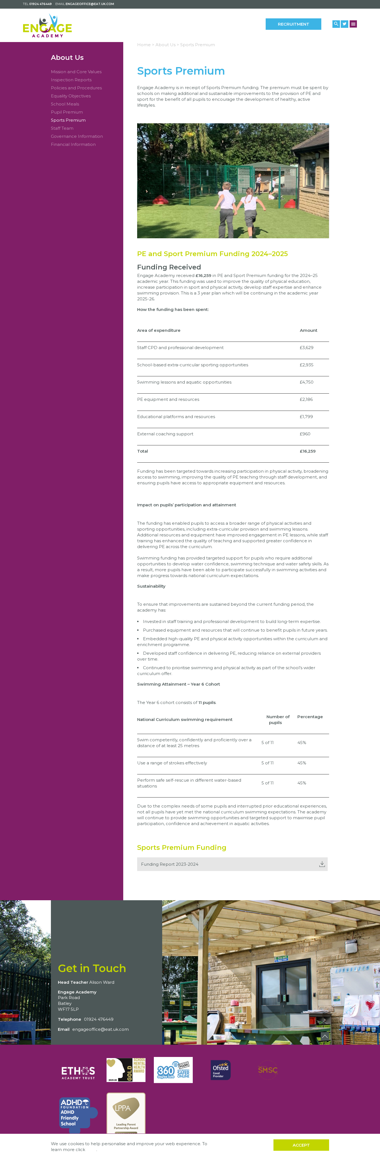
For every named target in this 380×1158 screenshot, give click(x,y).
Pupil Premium (67, 112)
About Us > (167, 44)
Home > (145, 44)
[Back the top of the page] (325, 1036)
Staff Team (62, 128)
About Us (67, 57)
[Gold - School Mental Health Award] (126, 1070)
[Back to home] (47, 25)
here (91, 1149)
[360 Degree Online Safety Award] (173, 1070)
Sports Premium (68, 120)
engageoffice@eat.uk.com (90, 4)
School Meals (65, 104)
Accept (301, 1145)
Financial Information (73, 144)
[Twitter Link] (344, 24)
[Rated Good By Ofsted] (220, 1070)
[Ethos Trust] (78, 1070)
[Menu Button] (353, 23)
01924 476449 (40, 4)
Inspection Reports (71, 79)
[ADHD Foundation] (78, 1117)
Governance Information (77, 136)
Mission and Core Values (76, 71)
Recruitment (293, 24)
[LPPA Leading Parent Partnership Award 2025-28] (126, 1117)
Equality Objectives (71, 96)
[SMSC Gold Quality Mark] (267, 1070)
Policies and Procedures (76, 87)
